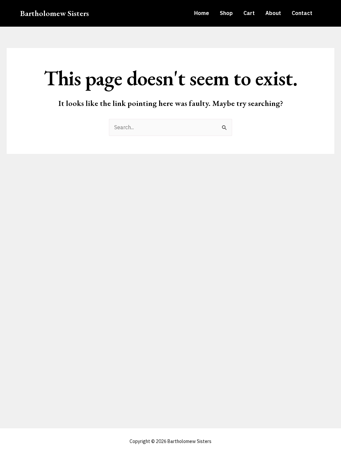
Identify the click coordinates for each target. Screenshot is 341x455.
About (273, 13)
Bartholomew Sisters (54, 13)
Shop (226, 13)
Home (201, 13)
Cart (249, 13)
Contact (302, 13)
